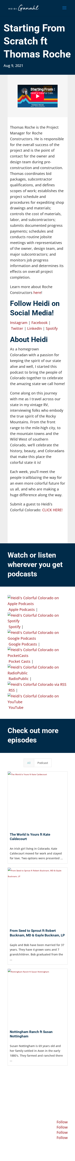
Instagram (18, 322)
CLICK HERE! (52, 509)
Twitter (17, 328)
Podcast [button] (42, 763)
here (37, 292)
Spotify (52, 328)
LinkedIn (34, 328)
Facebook (39, 322)
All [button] (29, 763)
